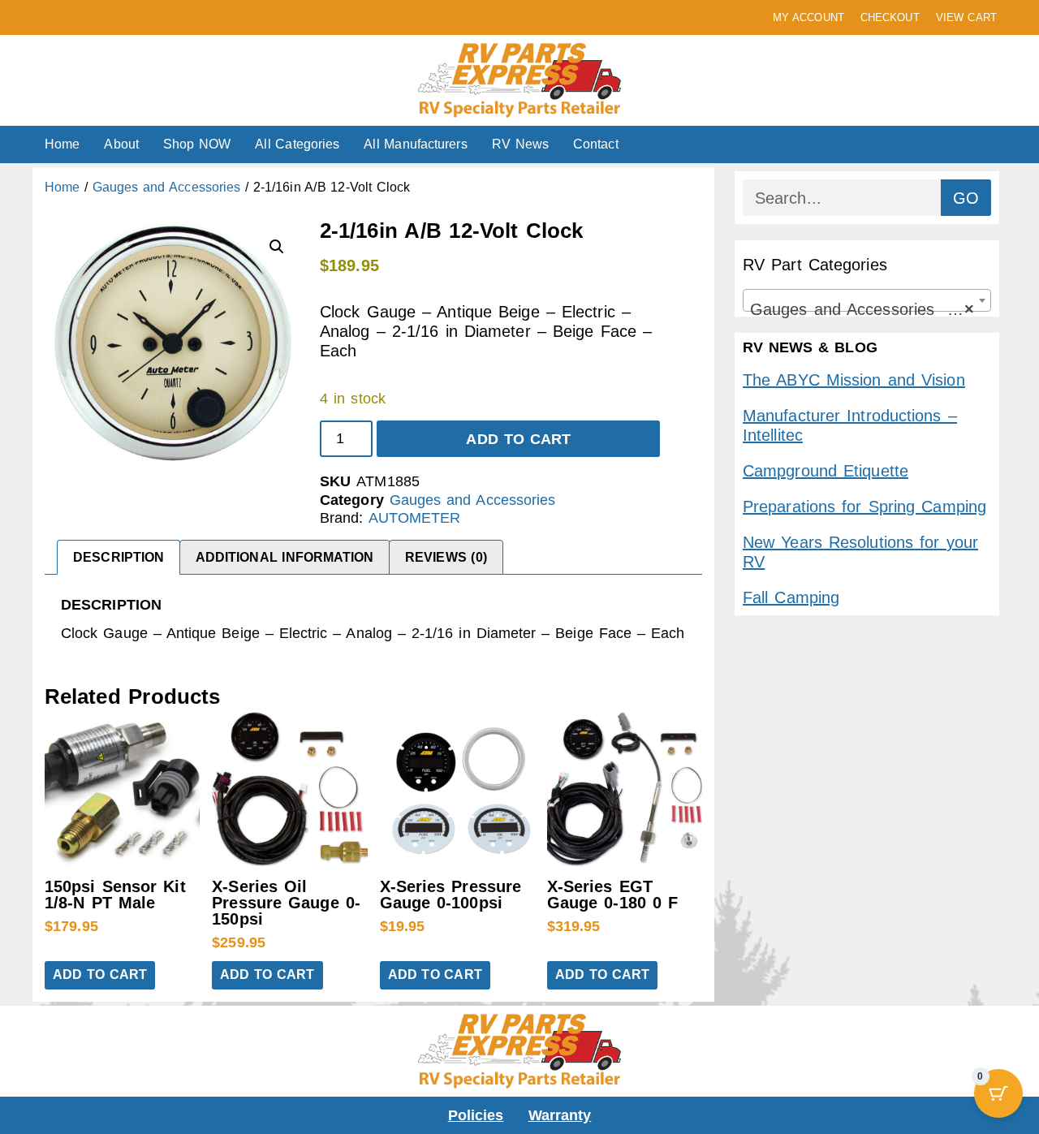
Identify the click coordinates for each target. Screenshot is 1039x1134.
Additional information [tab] (285, 557)
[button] (276, 246)
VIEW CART (966, 17)
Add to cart (518, 439)
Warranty (560, 1115)
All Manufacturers (415, 144)
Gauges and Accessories (166, 187)
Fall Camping (791, 597)
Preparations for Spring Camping (864, 506)
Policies (476, 1115)
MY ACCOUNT (808, 17)
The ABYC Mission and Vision (854, 380)
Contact (596, 144)
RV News (520, 144)
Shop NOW (197, 144)
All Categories (297, 144)
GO (966, 198)
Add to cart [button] (100, 974)
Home (62, 144)
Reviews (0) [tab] (446, 557)
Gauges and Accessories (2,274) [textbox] (870, 309)
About (121, 144)
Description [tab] (118, 557)
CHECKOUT (890, 17)
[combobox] (867, 300)
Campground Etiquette (825, 471)
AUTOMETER (415, 518)
